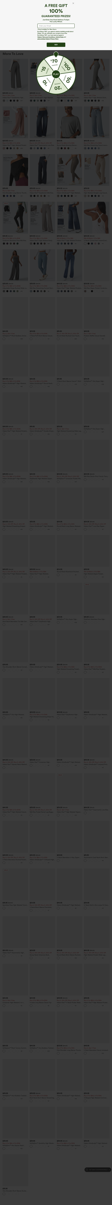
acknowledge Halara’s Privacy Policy (47, 39)
